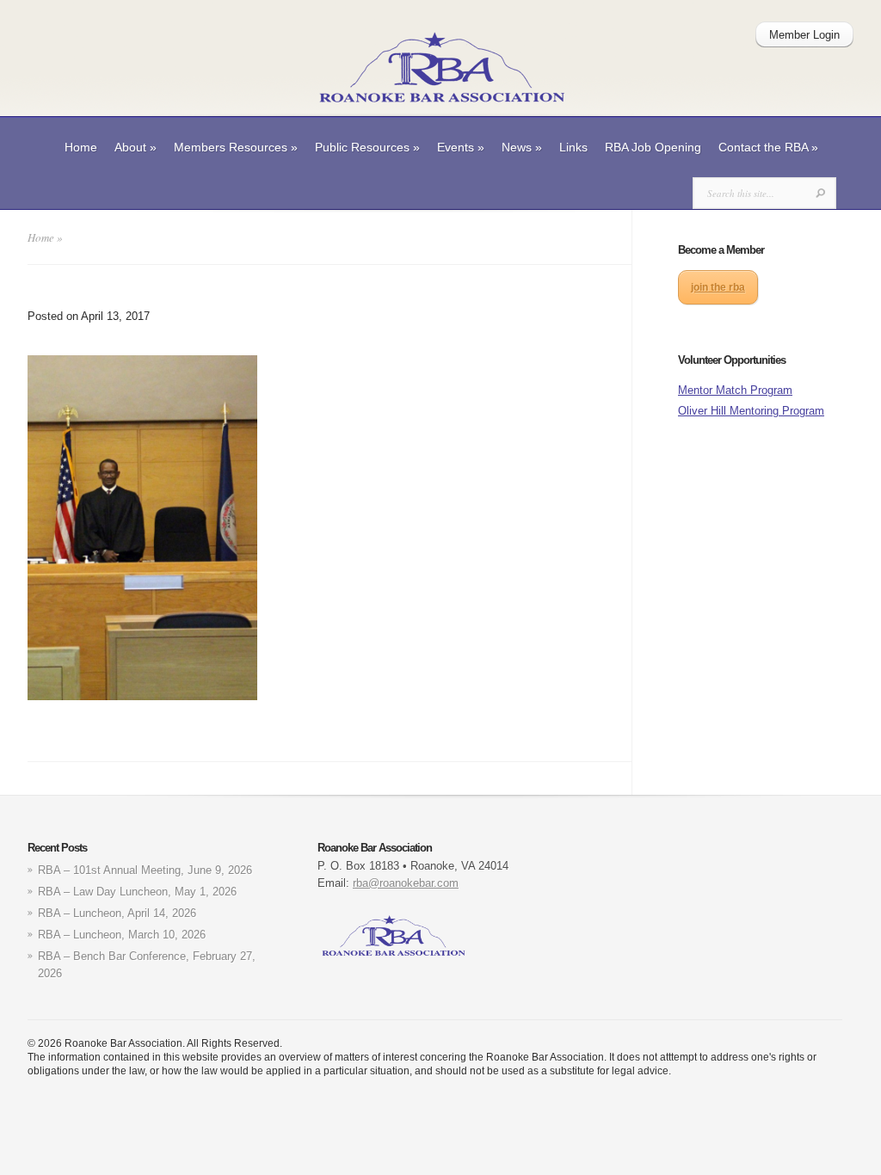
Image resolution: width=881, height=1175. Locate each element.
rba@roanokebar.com (406, 883)
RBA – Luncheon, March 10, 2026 (122, 934)
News (522, 147)
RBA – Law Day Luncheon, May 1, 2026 (137, 891)
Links (573, 147)
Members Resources (236, 147)
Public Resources (367, 147)
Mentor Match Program (735, 390)
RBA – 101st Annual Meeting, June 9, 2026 (145, 870)
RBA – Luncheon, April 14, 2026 (117, 913)
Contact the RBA (768, 147)
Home (81, 147)
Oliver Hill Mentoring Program (751, 410)
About (135, 147)
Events (460, 147)
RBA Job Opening (653, 147)
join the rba (718, 287)
